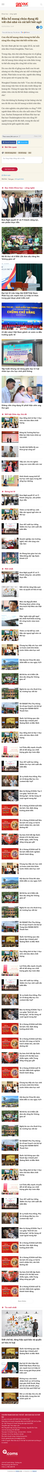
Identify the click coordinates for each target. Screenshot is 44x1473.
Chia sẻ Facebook (10, 142)
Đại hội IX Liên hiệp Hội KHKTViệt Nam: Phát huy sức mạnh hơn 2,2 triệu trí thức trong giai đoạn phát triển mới (20, 295)
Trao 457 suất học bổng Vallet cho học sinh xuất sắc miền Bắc (31, 526)
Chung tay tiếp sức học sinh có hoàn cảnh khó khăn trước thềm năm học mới (31, 647)
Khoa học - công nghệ (9, 14)
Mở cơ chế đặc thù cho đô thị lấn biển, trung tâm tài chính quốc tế (30, 1396)
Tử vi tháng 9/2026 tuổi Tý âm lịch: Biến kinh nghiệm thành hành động (30, 851)
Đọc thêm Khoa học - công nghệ (19, 188)
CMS (18, 1471)
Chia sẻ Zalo (23, 142)
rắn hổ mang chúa (10, 153)
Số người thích (19, 179)
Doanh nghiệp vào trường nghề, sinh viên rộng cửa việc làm (30, 541)
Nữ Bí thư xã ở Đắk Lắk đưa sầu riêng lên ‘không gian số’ (21, 257)
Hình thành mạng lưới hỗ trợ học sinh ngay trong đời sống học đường (31, 478)
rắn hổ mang (22, 153)
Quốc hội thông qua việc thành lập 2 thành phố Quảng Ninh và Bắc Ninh (29, 720)
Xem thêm (22, 1301)
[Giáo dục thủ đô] (22, 4)
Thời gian (11, 179)
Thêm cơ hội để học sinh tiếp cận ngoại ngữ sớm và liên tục (30, 512)
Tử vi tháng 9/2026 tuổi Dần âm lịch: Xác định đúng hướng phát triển (31, 808)
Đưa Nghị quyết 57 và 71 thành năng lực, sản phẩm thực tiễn (20, 221)
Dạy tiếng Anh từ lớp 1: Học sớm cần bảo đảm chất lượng (31, 420)
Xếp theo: (4, 179)
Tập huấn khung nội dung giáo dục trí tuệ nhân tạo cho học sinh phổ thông (20, 370)
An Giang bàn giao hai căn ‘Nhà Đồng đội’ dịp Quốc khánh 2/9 (30, 555)
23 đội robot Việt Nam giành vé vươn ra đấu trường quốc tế (22, 333)
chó (30, 153)
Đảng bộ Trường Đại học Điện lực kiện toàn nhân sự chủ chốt (30, 434)
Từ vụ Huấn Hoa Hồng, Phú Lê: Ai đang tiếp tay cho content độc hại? (30, 778)
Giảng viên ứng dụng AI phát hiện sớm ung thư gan (21, 406)
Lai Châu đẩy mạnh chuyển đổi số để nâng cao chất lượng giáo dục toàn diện (31, 749)
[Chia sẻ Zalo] (41, 27)
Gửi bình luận (9, 169)
